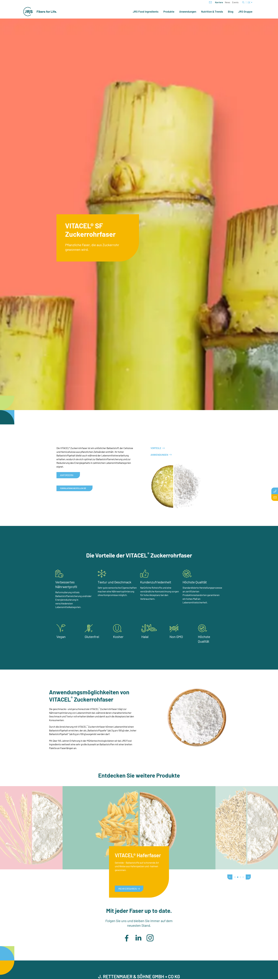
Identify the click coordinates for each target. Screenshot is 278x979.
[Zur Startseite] (40, 11)
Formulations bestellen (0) (73, 488)
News (227, 2)
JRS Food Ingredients (145, 11)
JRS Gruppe (245, 11)
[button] (126, 938)
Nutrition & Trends (212, 11)
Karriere (219, 2)
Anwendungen (187, 11)
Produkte (168, 11)
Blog (230, 11)
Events (235, 2)
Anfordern (66, 475)
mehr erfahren (127, 888)
